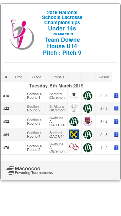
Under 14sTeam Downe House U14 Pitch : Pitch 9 (62, 32)
